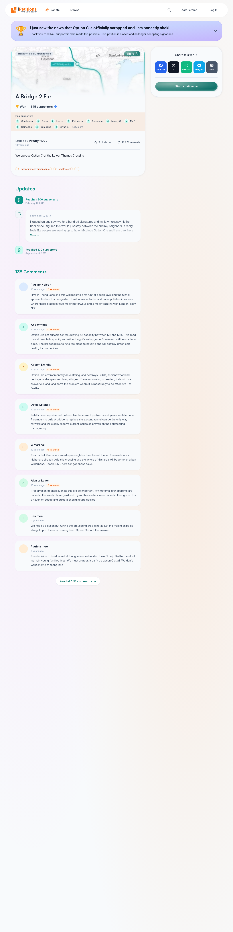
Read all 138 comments (78, 581)
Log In (214, 9)
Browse (74, 9)
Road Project (63, 169)
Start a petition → (186, 86)
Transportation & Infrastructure (34, 53)
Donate (55, 9)
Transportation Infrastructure (33, 169)
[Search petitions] (169, 10)
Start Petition (189, 9)
